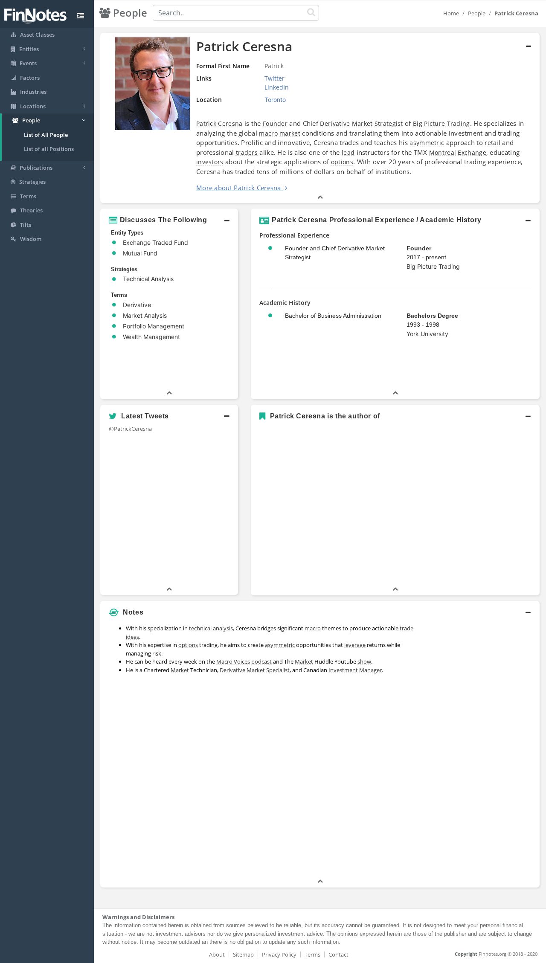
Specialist (278, 670)
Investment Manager (355, 670)
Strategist (389, 123)
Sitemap (243, 954)
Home (451, 13)
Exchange (472, 152)
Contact (338, 954)
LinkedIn (276, 87)
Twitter (274, 78)
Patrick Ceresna (219, 123)
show (364, 661)
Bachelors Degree (432, 315)
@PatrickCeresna (130, 428)
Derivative (335, 123)
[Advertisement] (483, 749)
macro (268, 133)
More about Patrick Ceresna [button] (238, 187)
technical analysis (211, 628)
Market (362, 123)
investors (210, 162)
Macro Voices (233, 661)
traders (247, 152)
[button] (320, 118)
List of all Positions (49, 149)
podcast (261, 661)
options (342, 162)
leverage (355, 645)
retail (492, 143)
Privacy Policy (279, 954)
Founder (275, 123)
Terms (312, 954)
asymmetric (427, 143)
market (289, 133)
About (217, 954)
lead (348, 152)
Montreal (442, 152)
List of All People (46, 135)
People (476, 13)
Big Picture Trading (441, 123)
